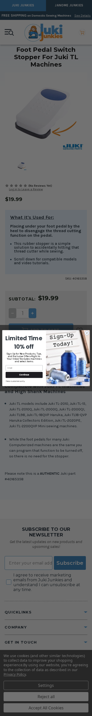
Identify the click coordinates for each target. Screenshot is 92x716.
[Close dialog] (87, 333)
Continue (24, 374)
